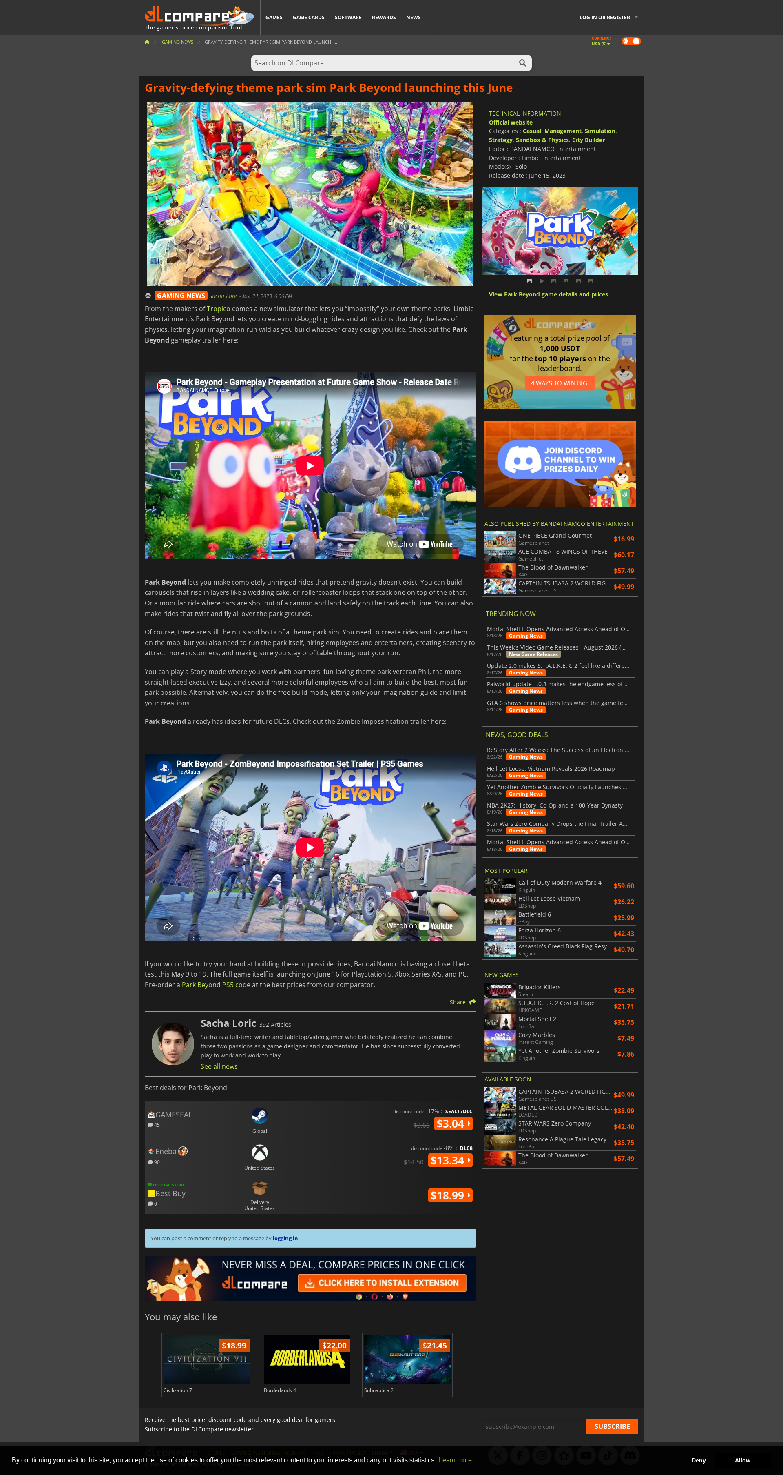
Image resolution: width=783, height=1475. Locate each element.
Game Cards (309, 17)
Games (274, 17)
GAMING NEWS (181, 295)
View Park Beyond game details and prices (548, 294)
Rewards (384, 17)
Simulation (600, 131)
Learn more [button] (455, 1460)
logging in (285, 1238)
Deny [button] (699, 1460)
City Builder (588, 140)
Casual (532, 131)
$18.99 (449, 1195)
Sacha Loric (224, 296)
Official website (511, 122)
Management (563, 131)
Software (348, 17)
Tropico (218, 308)
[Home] (146, 42)
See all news (219, 1066)
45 (156, 1124)
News (413, 17)
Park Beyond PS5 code (216, 984)
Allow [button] (742, 1460)
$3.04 (452, 1123)
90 (156, 1162)
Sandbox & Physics (542, 140)
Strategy (501, 140)
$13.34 (449, 1160)
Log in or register (605, 17)
